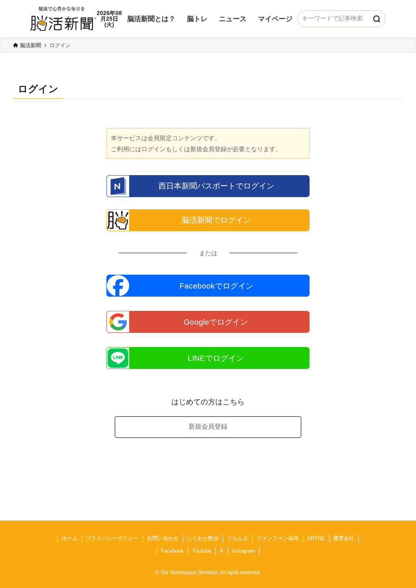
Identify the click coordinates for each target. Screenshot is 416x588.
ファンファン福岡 (277, 538)
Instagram (243, 551)
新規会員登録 (208, 426)
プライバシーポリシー (112, 538)
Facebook (172, 551)
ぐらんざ (237, 538)
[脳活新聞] (63, 17)
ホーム (70, 538)
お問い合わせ (163, 538)
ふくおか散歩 (203, 538)
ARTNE (316, 538)
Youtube (201, 551)
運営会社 (343, 538)
